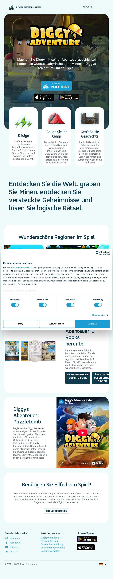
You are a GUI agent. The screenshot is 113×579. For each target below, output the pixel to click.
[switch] (43, 305)
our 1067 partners (20, 267)
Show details (98, 315)
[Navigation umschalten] (100, 7)
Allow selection (56, 324)
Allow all (92, 324)
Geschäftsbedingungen (53, 547)
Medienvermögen (50, 537)
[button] (103, 564)
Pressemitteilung (49, 541)
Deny (20, 324)
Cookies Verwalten (50, 551)
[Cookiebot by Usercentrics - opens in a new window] (98, 253)
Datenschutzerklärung (52, 544)
